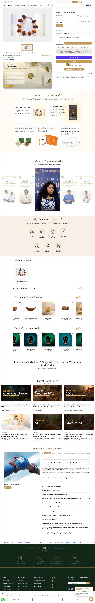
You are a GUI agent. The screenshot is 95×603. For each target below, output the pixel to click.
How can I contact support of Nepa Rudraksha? (55, 511)
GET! (88, 583)
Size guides (89, 21)
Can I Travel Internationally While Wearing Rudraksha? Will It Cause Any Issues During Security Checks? (65, 528)
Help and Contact (22, 577)
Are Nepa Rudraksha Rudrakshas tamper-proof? (55, 494)
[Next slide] (79, 297)
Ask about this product (47, 55)
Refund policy (5, 577)
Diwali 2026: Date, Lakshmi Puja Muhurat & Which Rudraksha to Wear (14, 435)
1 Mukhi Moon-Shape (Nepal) (30, 318)
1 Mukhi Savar (48, 318)
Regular (60, 25)
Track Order (20, 580)
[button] (3, 189)
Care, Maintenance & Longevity (70, 453)
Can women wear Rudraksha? (50, 519)
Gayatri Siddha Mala (65, 349)
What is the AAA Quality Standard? (51, 486)
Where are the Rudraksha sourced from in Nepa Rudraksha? (58, 478)
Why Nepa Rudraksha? (38, 577)
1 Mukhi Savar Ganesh (66, 318)
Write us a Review (37, 583)
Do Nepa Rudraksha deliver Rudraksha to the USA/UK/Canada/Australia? (62, 523)
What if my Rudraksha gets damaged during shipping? (57, 533)
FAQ (19, 589)
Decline (77, 599)
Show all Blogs (47, 383)
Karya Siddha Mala (48, 349)
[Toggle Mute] (3, 178)
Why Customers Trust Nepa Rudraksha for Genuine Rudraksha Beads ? (61, 462)
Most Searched (47, 453)
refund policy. (86, 47)
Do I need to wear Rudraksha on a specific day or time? (57, 515)
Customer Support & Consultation (84, 453)
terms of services (77, 47)
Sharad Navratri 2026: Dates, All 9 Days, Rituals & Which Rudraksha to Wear (78, 435)
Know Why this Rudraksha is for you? (73, 69)
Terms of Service (37, 586)
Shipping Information (22, 583)
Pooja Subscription (7, 589)
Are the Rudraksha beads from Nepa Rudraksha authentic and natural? (61, 482)
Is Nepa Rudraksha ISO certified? (51, 490)
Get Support (7, 487)
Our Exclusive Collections (8, 583)
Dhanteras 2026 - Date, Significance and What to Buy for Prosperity (47, 435)
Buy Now (74, 61)
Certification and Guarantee (39, 580)
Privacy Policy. (60, 595)
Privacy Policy (6, 580)
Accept (47, 599)
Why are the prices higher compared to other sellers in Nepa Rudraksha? (61, 498)
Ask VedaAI (75, 1)
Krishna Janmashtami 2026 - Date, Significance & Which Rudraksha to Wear (15, 406)
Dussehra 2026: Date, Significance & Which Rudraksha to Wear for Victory (77, 406)
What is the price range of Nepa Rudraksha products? (56, 502)
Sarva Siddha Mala (31, 349)
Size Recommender (82, 21)
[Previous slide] (77, 297)
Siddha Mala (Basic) (13, 349)
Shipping (90, 73)
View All (43, 537)
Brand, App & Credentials (57, 453)
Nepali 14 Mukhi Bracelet (22, 281)
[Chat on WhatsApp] (3, 600)
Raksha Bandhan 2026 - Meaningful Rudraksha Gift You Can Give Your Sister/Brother (47, 406)
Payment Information (22, 586)
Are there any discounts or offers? (51, 506)
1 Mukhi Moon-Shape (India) (13, 318)
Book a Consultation (7, 586)
